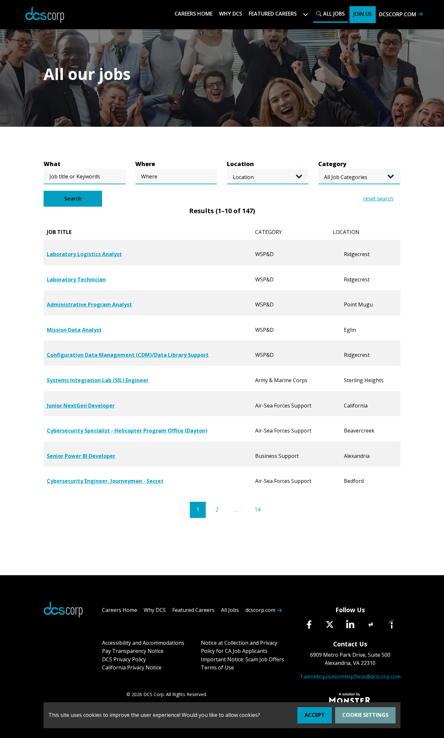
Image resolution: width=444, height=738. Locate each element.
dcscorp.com (397, 14)
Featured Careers (193, 610)
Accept (315, 715)
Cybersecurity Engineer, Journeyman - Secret (105, 481)
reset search (378, 198)
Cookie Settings (365, 715)
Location (240, 164)
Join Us (362, 14)
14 (257, 509)
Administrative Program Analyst (89, 304)
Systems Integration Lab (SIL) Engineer (98, 380)
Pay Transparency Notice (132, 650)
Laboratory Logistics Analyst (84, 254)
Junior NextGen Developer (81, 405)
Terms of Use (217, 667)
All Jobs (334, 13)
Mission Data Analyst (74, 329)
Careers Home (194, 13)
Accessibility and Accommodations (143, 642)
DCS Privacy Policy (124, 659)
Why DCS (230, 13)
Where (145, 164)
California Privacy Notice (132, 667)
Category (332, 164)
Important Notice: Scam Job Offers (242, 659)
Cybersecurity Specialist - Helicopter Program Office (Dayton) (127, 430)
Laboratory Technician (76, 279)
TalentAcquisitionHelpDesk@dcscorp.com (350, 676)
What (52, 164)
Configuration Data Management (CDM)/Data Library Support (128, 354)
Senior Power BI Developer (81, 456)
